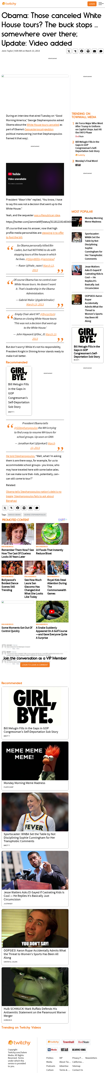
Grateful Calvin (10, 962)
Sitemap (76, 1066)
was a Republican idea (47, 215)
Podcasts (50, 1066)
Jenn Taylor (7, 51)
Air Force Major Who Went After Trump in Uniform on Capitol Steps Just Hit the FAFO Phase (89, 128)
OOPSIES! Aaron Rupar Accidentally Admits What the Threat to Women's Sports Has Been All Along (35, 954)
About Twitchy (65, 1062)
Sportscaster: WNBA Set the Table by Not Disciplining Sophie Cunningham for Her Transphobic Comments (29, 838)
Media (49, 1062)
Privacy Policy (78, 1058)
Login (92, 4)
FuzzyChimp (8, 787)
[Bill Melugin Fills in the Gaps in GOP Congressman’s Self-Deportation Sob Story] (19, 373)
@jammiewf (47, 259)
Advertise (63, 1066)
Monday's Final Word (86, 161)
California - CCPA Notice (78, 1062)
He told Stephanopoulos (20, 456)
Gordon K (8, 1020)
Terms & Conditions (65, 1070)
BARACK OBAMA (14, 514)
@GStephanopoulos (26, 428)
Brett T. (11, 412)
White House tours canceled (43, 124)
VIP (60, 1058)
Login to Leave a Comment (35, 664)
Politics (49, 1058)
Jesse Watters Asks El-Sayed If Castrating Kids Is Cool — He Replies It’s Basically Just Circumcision (34, 896)
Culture (50, 1070)
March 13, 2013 (35, 304)
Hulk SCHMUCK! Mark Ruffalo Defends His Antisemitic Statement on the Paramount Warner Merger (35, 1012)
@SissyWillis (32, 259)
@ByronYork (47, 314)
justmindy (8, 904)
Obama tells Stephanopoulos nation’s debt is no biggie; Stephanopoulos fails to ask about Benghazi (33, 496)
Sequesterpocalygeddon (39, 129)
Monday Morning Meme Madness (24, 783)
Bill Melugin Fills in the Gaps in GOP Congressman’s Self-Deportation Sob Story (87, 147)
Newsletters (91, 1058)
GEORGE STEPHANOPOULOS (35, 514)
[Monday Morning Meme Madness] (35, 760)
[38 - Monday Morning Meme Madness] (77, 221)
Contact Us (77, 1070)
